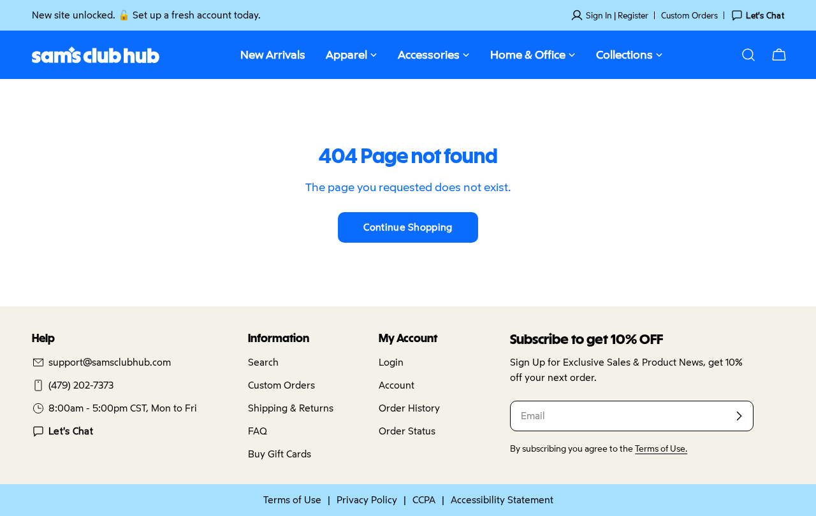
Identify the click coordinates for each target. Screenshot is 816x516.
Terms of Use (292, 499)
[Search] (748, 55)
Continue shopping (407, 227)
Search (263, 362)
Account (396, 385)
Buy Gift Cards (279, 454)
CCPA (423, 499)
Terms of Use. (661, 448)
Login (391, 362)
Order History (409, 408)
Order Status (407, 431)
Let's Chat (70, 431)
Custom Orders (689, 15)
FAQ (257, 431)
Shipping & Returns (290, 408)
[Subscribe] (738, 416)
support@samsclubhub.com (109, 362)
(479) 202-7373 (80, 385)
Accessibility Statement (502, 499)
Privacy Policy (367, 499)
